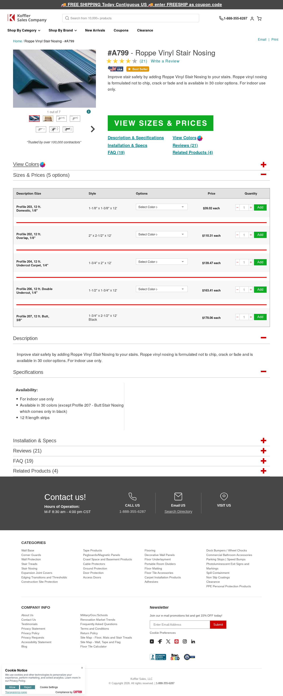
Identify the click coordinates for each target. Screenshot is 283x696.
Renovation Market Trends (97, 619)
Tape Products (92, 550)
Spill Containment (217, 572)
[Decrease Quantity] (237, 208)
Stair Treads (29, 564)
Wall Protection (31, 559)
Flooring (150, 550)
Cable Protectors (94, 564)
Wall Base (27, 550)
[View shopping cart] (259, 18)
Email (262, 39)
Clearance (145, 30)
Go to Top (275, 688)
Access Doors (92, 577)
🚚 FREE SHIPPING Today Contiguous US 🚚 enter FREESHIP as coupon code (141, 4)
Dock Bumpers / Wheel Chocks (226, 550)
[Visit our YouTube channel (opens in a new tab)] (152, 641)
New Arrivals (95, 30)
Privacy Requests (32, 637)
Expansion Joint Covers (36, 572)
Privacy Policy (30, 633)
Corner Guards (31, 555)
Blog (24, 646)
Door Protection (93, 572)
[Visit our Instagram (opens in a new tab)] (185, 641)
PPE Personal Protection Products (228, 586)
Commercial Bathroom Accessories (229, 555)
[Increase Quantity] (251, 208)
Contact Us (28, 619)
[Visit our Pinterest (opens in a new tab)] (176, 641)
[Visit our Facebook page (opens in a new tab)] (160, 641)
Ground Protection (95, 568)
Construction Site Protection (39, 581)
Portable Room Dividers (160, 564)
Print (274, 39)
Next (90, 78)
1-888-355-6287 (165, 683)
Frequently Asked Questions (98, 624)
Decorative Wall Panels (160, 555)
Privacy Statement (33, 628)
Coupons (121, 30)
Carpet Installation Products (163, 577)
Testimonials (29, 624)
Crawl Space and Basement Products (107, 559)
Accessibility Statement (36, 642)
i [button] (88, 111)
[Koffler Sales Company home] (28, 18)
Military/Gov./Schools (94, 615)
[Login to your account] (252, 18)
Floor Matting (153, 568)
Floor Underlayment (158, 559)
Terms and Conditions (94, 628)
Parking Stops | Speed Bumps (226, 559)
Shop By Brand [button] (61, 30)
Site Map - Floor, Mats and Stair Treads (106, 637)
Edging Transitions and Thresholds (44, 577)
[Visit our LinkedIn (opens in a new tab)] (193, 641)
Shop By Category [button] (21, 30)
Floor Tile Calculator (93, 646)
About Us (27, 615)
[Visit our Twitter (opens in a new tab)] (168, 641)
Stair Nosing (29, 568)
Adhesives (151, 581)
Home (17, 41)
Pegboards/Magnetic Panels (101, 555)
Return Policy (89, 633)
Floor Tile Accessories (159, 572)
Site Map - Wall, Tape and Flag (100, 642)
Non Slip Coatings (218, 577)
